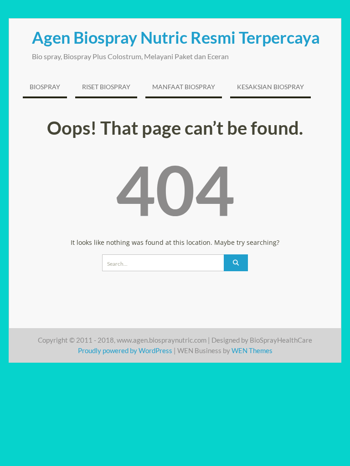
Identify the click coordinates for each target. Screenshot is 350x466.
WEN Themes (252, 350)
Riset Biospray (106, 87)
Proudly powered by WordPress (125, 350)
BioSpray (45, 87)
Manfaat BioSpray (183, 87)
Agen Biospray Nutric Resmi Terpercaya (176, 37)
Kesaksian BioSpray (270, 87)
